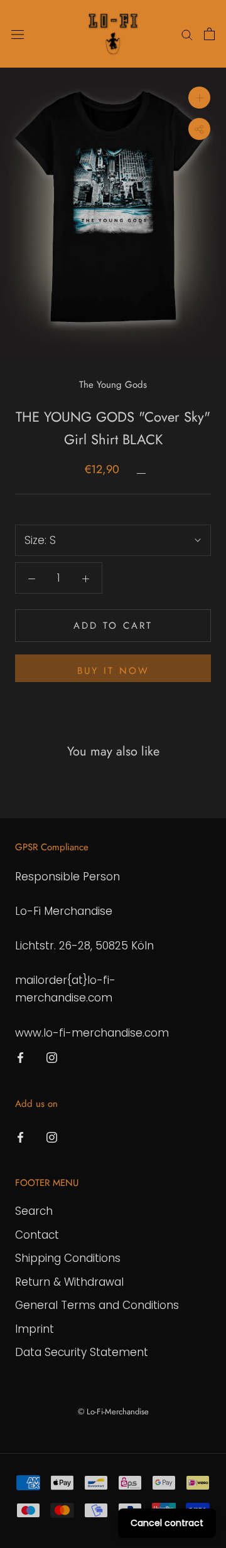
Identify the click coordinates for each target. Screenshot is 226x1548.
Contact (37, 1234)
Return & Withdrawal (69, 1281)
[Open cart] (209, 34)
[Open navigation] (17, 34)
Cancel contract (167, 1523)
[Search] (187, 34)
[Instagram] (51, 1057)
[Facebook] (20, 1057)
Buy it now (113, 671)
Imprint (34, 1329)
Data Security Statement (81, 1352)
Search (34, 1211)
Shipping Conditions (68, 1258)
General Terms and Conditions (97, 1305)
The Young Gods (113, 385)
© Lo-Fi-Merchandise (113, 1411)
